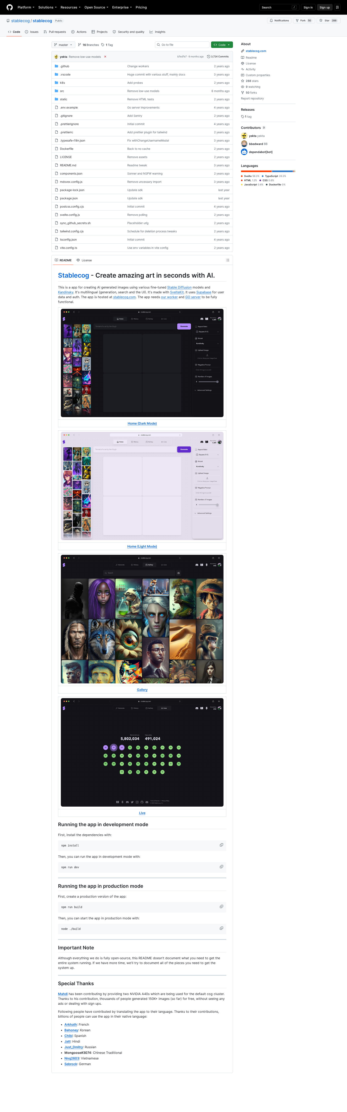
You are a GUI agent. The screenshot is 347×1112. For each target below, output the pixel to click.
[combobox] (184, 45)
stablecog (20, 20)
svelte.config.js (70, 214)
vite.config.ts (68, 247)
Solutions (45, 7)
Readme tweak (137, 165)
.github (64, 66)
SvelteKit (177, 292)
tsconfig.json (68, 239)
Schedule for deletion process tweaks (152, 231)
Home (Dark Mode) (142, 423)
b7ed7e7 (182, 56)
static (63, 99)
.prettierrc (66, 132)
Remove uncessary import (144, 181)
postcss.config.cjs (72, 206)
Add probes (135, 82)
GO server (193, 297)
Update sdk (135, 190)
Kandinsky (65, 292)
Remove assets (137, 157)
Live (142, 813)
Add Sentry (134, 115)
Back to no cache (138, 148)
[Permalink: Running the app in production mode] (55, 886)
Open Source (95, 7)
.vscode (65, 74)
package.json (69, 198)
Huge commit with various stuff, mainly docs (156, 74)
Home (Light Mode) (142, 546)
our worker (169, 297)
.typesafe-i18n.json (72, 140)
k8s (62, 82)
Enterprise (120, 7)
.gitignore (66, 115)
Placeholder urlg (138, 223)
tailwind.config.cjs (72, 231)
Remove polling (137, 214)
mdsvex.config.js (71, 181)
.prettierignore (69, 124)
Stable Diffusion (179, 287)
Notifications (282, 20)
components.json (71, 173)
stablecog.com (124, 297)
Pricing (141, 7)
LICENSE (66, 157)
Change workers (138, 66)
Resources (69, 7)
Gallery (142, 690)
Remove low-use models (85, 56)
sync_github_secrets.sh (75, 223)
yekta (63, 56)
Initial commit (136, 124)
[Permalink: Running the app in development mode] (55, 824)
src (62, 91)
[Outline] (227, 260)
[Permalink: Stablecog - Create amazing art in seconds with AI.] (55, 275)
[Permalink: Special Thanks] (55, 983)
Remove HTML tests (140, 99)
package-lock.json (72, 190)
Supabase (203, 292)
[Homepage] (9, 7)
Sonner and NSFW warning (145, 173)
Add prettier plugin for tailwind (147, 132)
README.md (68, 165)
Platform (24, 7)
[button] (222, 845)
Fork (305, 20)
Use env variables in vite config (147, 247)
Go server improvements (143, 107)
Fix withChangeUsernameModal (148, 140)
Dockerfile (66, 148)
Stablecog (73, 275)
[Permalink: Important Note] (55, 947)
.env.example (69, 107)
